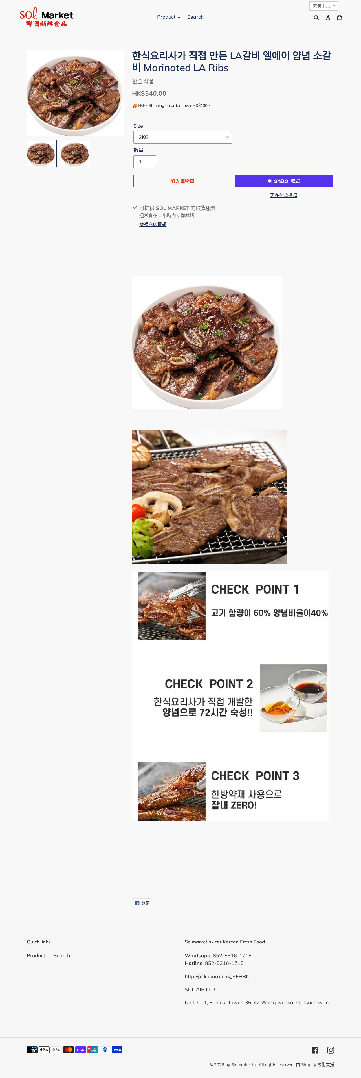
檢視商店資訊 (152, 224)
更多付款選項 (283, 195)
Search (62, 955)
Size (138, 126)
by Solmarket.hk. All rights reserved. (259, 1064)
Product (36, 955)
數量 (138, 150)
